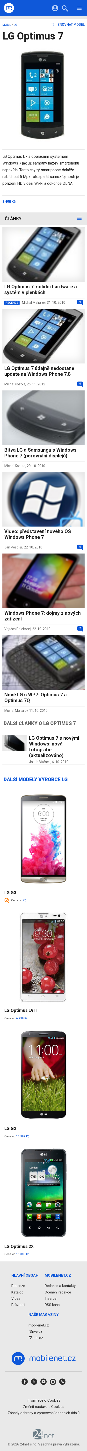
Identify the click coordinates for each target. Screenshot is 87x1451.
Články (13, 218)
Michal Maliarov (33, 302)
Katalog (17, 1292)
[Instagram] (53, 1383)
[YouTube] (43, 1383)
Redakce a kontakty (60, 1286)
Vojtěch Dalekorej (17, 629)
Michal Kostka (14, 384)
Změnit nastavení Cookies (43, 1407)
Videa (15, 1298)
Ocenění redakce (58, 1292)
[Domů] (9, 8)
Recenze (18, 1286)
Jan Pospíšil (13, 547)
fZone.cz (36, 1338)
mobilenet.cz (39, 1325)
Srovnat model (71, 24)
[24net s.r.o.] (43, 1438)
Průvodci (18, 1305)
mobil (6, 24)
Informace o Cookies (43, 1400)
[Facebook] (25, 1383)
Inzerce (51, 1298)
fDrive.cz (35, 1331)
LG (15, 24)
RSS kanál (52, 1305)
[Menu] (79, 9)
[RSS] (62, 1383)
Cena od (18, 900)
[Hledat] (64, 9)
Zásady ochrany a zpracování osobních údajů (43, 1413)
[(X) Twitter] (34, 1383)
